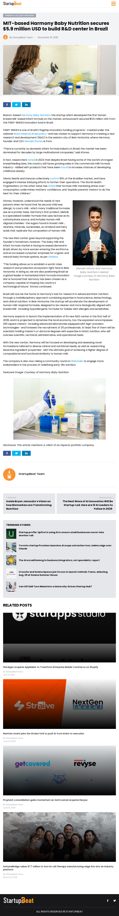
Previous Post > (106, 497)
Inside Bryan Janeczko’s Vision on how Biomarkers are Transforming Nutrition (29, 505)
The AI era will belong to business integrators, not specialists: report (59, 560)
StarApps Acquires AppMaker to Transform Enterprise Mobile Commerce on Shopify (50, 667)
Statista (53, 257)
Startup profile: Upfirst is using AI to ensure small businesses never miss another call (61, 534)
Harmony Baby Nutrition (35, 115)
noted (31, 160)
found (64, 167)
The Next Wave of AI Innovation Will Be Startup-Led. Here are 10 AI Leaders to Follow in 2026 (88, 505)
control (54, 178)
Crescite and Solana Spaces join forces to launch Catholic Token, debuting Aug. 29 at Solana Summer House (63, 573)
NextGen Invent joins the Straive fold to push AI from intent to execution (43, 733)
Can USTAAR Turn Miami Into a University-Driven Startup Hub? (55, 586)
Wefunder (77, 361)
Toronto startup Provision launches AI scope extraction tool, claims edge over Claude (65, 547)
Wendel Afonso (33, 141)
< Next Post (11, 497)
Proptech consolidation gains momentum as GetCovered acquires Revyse (45, 800)
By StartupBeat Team (21, 37)
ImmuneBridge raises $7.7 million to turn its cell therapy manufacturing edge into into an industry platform (58, 868)
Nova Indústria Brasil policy (30, 134)
